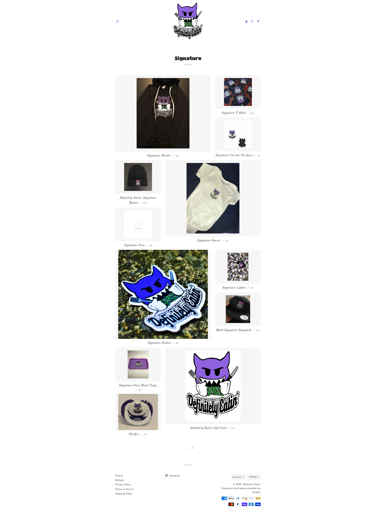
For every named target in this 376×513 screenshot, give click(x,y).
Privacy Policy (123, 484)
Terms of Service (124, 489)
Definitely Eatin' (252, 484)
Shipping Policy (123, 494)
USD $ (252, 477)
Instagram (174, 475)
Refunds (119, 480)
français (237, 477)
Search (119, 475)
